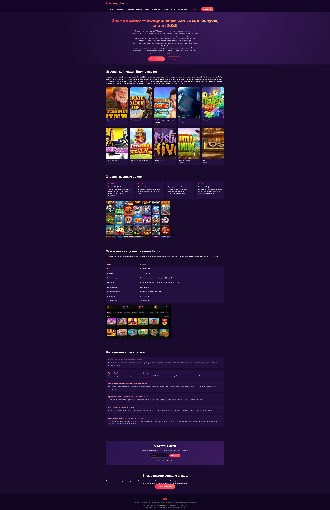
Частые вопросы (156, 9)
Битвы (166, 9)
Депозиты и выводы (142, 9)
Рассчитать (174, 455)
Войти (196, 9)
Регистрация (174, 59)
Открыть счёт (207, 9)
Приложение (130, 9)
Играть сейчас (156, 59)
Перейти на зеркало (165, 486)
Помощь (172, 9)
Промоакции (119, 9)
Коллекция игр (182, 9)
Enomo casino (115, 3)
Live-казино (109, 9)
